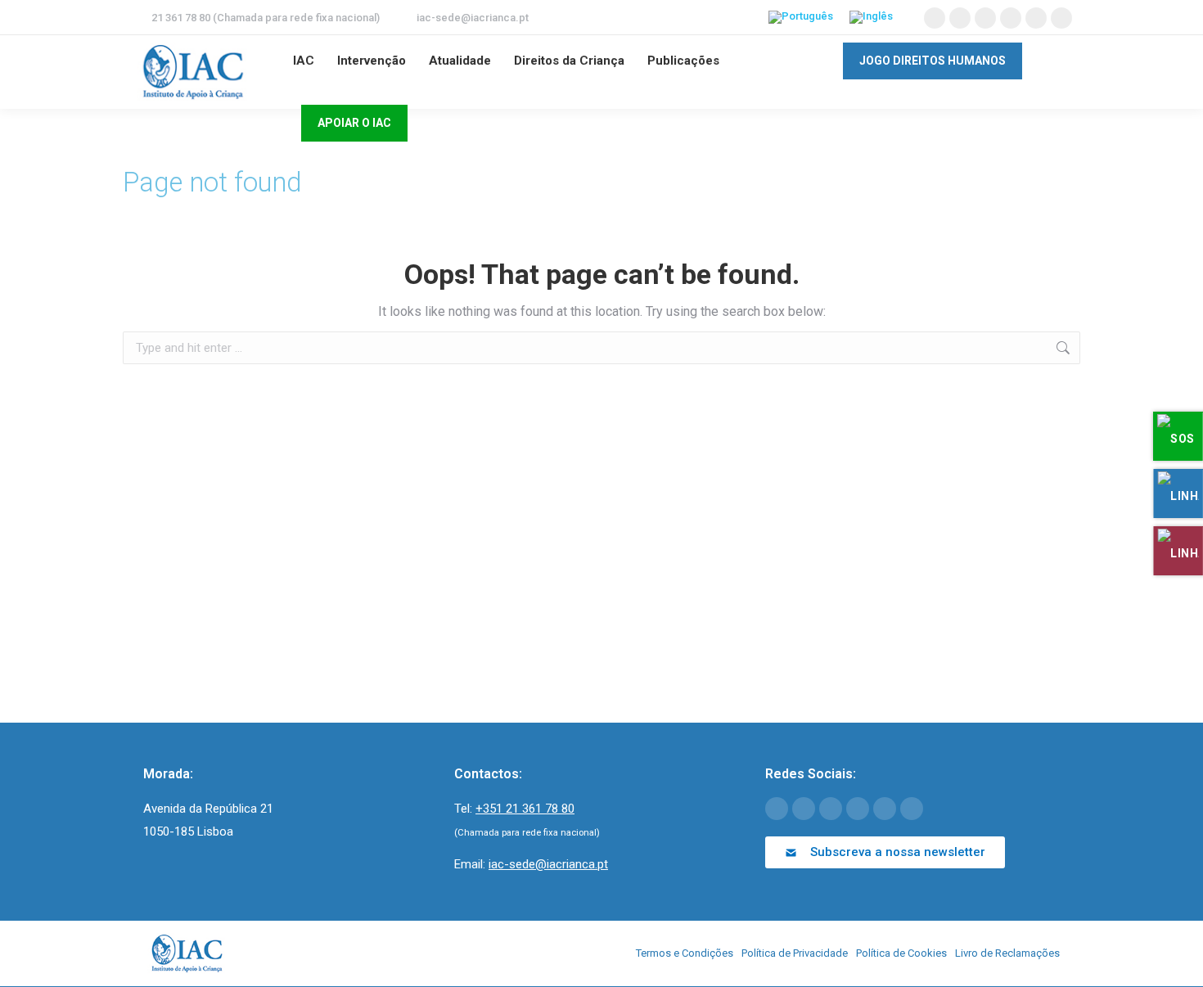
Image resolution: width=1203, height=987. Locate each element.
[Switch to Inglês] (871, 18)
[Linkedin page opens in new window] (1010, 18)
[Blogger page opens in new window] (1061, 18)
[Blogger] (911, 808)
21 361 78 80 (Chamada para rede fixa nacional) (265, 17)
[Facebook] (776, 808)
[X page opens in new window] (960, 18)
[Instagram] (884, 808)
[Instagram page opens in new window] (1036, 18)
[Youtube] (830, 808)
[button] (885, 852)
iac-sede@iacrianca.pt (473, 17)
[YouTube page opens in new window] (985, 18)
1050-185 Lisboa (188, 831)
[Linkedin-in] (857, 808)
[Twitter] (803, 808)
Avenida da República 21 (208, 808)
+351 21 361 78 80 (524, 808)
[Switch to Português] (800, 18)
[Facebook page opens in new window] (934, 18)
